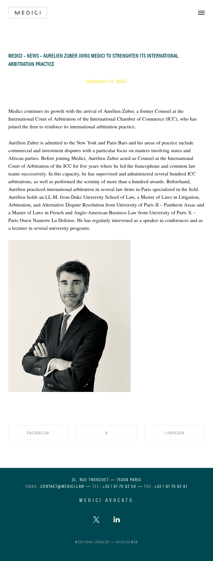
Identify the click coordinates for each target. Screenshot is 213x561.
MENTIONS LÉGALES (92, 541)
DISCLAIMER (127, 541)
